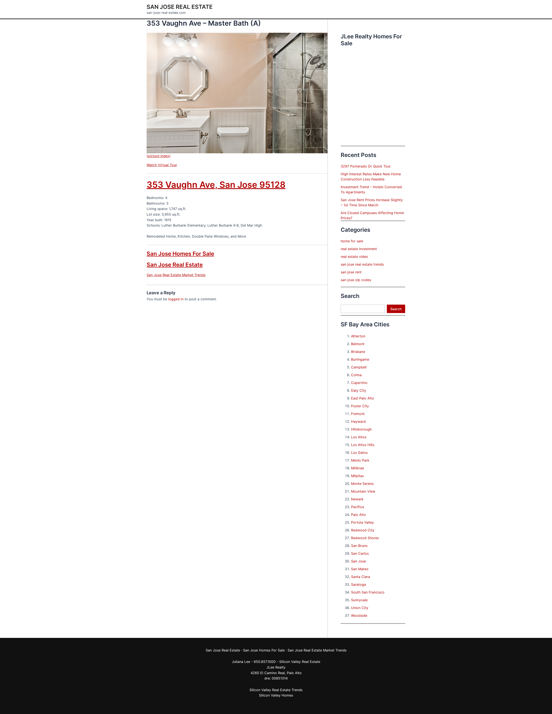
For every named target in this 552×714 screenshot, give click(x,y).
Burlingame (360, 359)
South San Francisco (367, 592)
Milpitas (357, 476)
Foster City (360, 406)
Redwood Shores (365, 538)
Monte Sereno (362, 483)
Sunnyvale (359, 600)
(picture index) (159, 156)
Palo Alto (358, 514)
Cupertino (359, 382)
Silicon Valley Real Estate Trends (276, 690)
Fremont (358, 414)
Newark (357, 499)
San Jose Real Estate (180, 6)
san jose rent (351, 272)
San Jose (358, 561)
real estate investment (359, 249)
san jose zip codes (356, 280)
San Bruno (359, 545)
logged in (175, 299)
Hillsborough (361, 429)
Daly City (358, 390)
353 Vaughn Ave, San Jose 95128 (216, 184)
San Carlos (360, 553)
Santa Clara (360, 577)
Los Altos (358, 437)
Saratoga (358, 584)
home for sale (352, 241)
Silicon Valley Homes (276, 695)
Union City (359, 608)
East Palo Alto (362, 398)
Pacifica (357, 507)
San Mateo (360, 569)
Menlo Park (360, 460)
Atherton (358, 336)
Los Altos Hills (362, 445)
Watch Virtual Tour (162, 165)
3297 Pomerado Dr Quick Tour (366, 166)
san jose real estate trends (362, 264)
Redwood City (362, 530)
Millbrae (357, 468)
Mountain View (363, 491)
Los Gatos (359, 452)
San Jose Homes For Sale (180, 253)
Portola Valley (362, 522)
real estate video (354, 256)
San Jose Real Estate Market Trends (176, 275)
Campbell (359, 367)
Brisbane (358, 351)
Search (396, 309)
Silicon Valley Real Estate (299, 661)
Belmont (357, 344)
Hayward (358, 421)
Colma (356, 375)
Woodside (359, 615)
